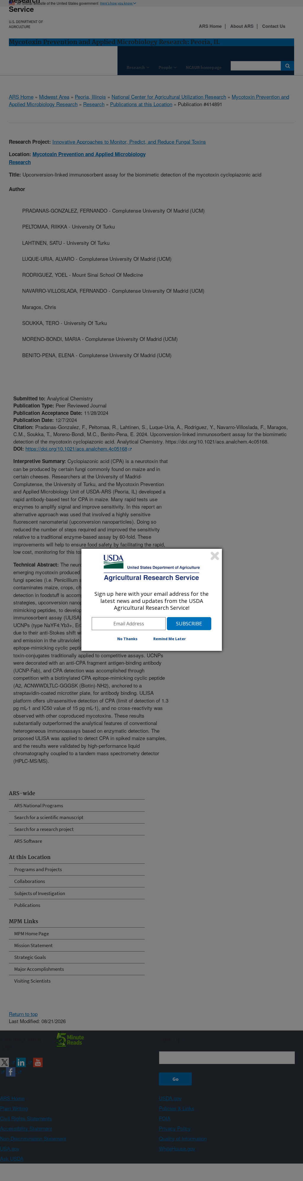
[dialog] (151, 600)
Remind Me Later (169, 638)
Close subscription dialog (215, 556)
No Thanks (127, 638)
